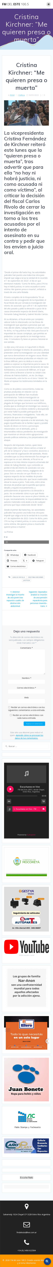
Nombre (26, 678)
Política (21, 95)
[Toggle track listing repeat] (9, 801)
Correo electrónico (26, 687)
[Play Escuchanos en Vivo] (10, 789)
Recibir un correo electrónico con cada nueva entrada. (28, 716)
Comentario (26, 647)
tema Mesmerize (28, 1263)
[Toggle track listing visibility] (43, 801)
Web (26, 697)
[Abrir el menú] (6, 542)
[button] (43, 809)
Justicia (26, 580)
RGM (12, 95)
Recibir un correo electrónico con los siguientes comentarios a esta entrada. (26, 708)
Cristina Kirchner (35, 577)
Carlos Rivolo (18, 577)
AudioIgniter (31, 835)
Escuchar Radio (26, 1178)
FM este (15, 4)
